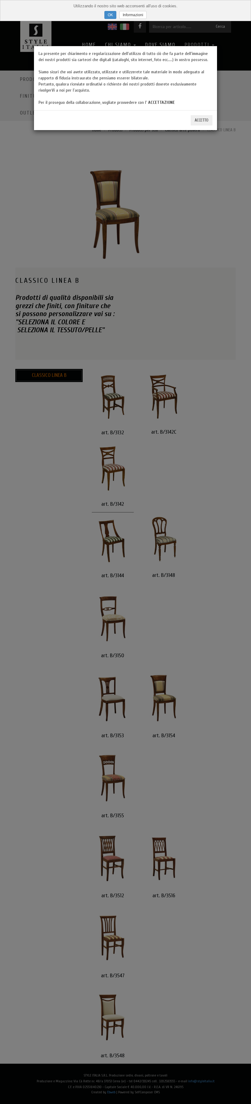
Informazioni (133, 15)
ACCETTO (201, 120)
